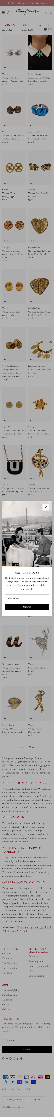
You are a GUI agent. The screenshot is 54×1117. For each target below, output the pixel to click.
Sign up (27, 606)
